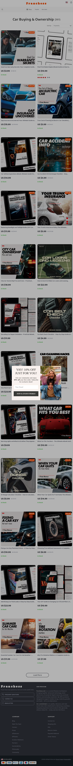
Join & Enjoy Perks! (26, 394)
